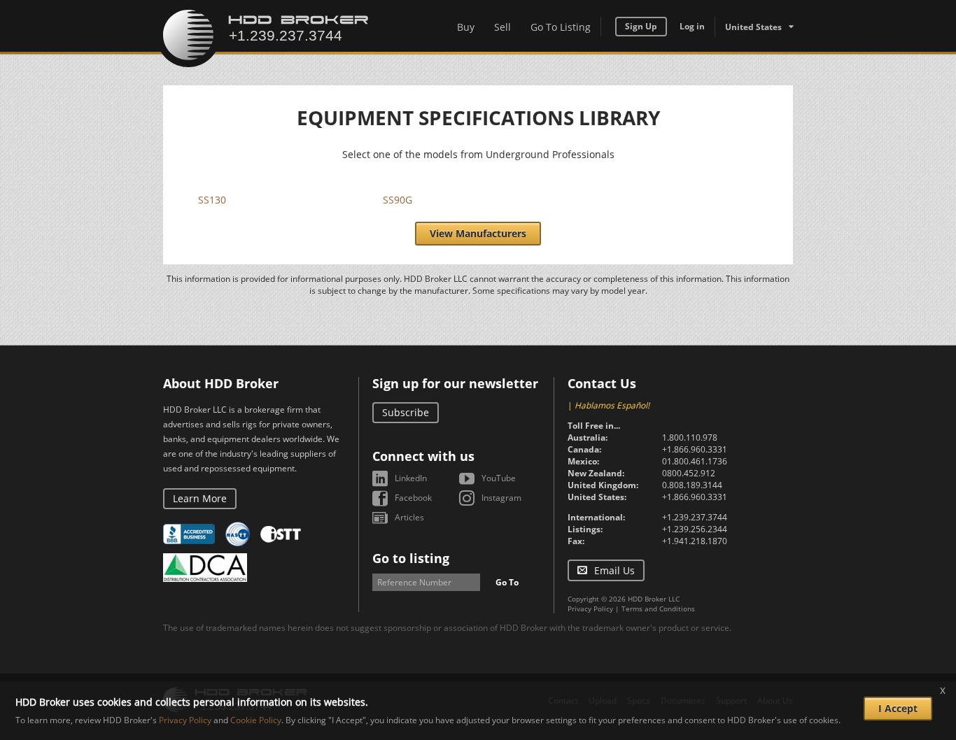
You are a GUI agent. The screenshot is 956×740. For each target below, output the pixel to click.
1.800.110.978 (689, 437)
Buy (466, 27)
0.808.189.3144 (692, 485)
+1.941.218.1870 (694, 541)
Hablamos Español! (612, 405)
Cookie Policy (255, 720)
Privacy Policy (590, 608)
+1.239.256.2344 (694, 529)
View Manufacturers (478, 233)
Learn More (200, 498)
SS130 (212, 199)
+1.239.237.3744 (694, 517)
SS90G (397, 199)
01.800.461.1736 (694, 461)
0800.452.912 (688, 473)
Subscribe (405, 412)
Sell (502, 27)
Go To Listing (560, 27)
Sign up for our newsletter (455, 383)
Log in (692, 26)
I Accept (898, 708)
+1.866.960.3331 (694, 449)
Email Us (614, 570)
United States (753, 27)
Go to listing (410, 558)
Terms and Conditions (658, 608)
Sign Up (641, 26)
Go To (507, 582)
